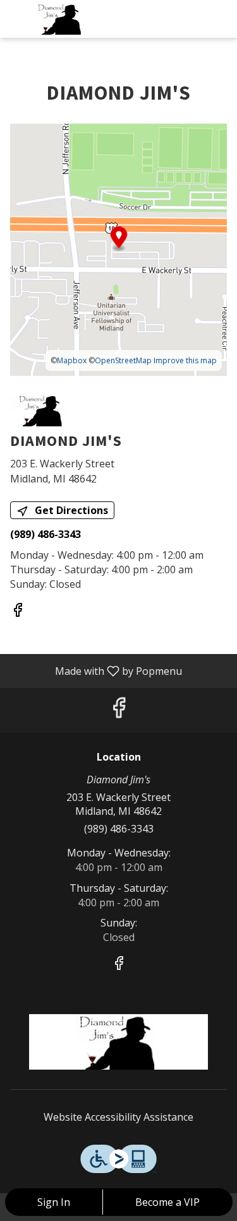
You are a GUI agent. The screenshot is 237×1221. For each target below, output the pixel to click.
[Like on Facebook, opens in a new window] (17, 611)
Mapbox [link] (72, 360)
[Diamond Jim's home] (66, 19)
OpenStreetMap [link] (123, 360)
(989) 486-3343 (119, 829)
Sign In (53, 1202)
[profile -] (188, 18)
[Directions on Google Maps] (118, 248)
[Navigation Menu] (220, 19)
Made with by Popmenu (95, 670)
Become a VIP (167, 1202)
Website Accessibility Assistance (118, 1117)
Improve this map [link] (185, 360)
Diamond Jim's (118, 1042)
